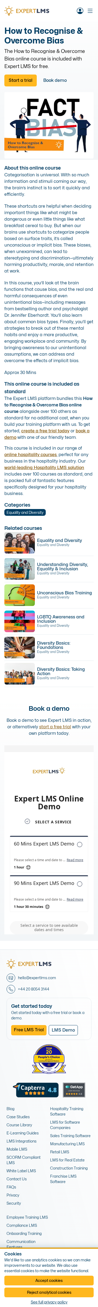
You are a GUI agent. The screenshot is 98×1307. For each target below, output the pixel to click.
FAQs (11, 1187)
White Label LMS (21, 1170)
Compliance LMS (22, 1225)
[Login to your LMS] (80, 11)
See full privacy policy (49, 1302)
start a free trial (55, 726)
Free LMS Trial (29, 1029)
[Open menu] (90, 11)
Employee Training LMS (27, 1217)
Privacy (13, 1195)
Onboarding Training (24, 1233)
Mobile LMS (17, 1149)
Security (14, 1203)
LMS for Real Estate (67, 1160)
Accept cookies (49, 1280)
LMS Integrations (21, 1141)
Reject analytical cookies (49, 1292)
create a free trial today (45, 430)
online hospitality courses (30, 454)
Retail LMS (59, 1152)
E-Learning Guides (23, 1133)
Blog (10, 1108)
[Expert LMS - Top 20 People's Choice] (49, 1059)
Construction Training (69, 1168)
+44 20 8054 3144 (33, 989)
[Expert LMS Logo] (29, 11)
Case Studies (18, 1116)
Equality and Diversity (25, 512)
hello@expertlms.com (37, 977)
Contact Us (17, 1179)
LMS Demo (63, 1030)
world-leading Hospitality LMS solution (44, 467)
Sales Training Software (70, 1135)
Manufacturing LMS (67, 1143)
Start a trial (20, 80)
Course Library (19, 1125)
